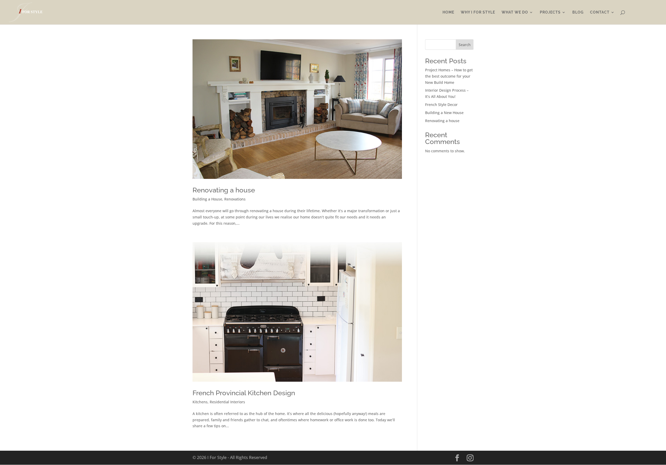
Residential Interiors (227, 401)
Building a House (207, 199)
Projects (550, 12)
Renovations (235, 199)
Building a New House (444, 112)
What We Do (515, 12)
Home (448, 12)
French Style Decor (441, 104)
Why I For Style (478, 12)
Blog (578, 12)
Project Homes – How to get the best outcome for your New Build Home (449, 76)
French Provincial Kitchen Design (244, 393)
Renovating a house (224, 190)
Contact (600, 12)
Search (465, 44)
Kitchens (200, 401)
